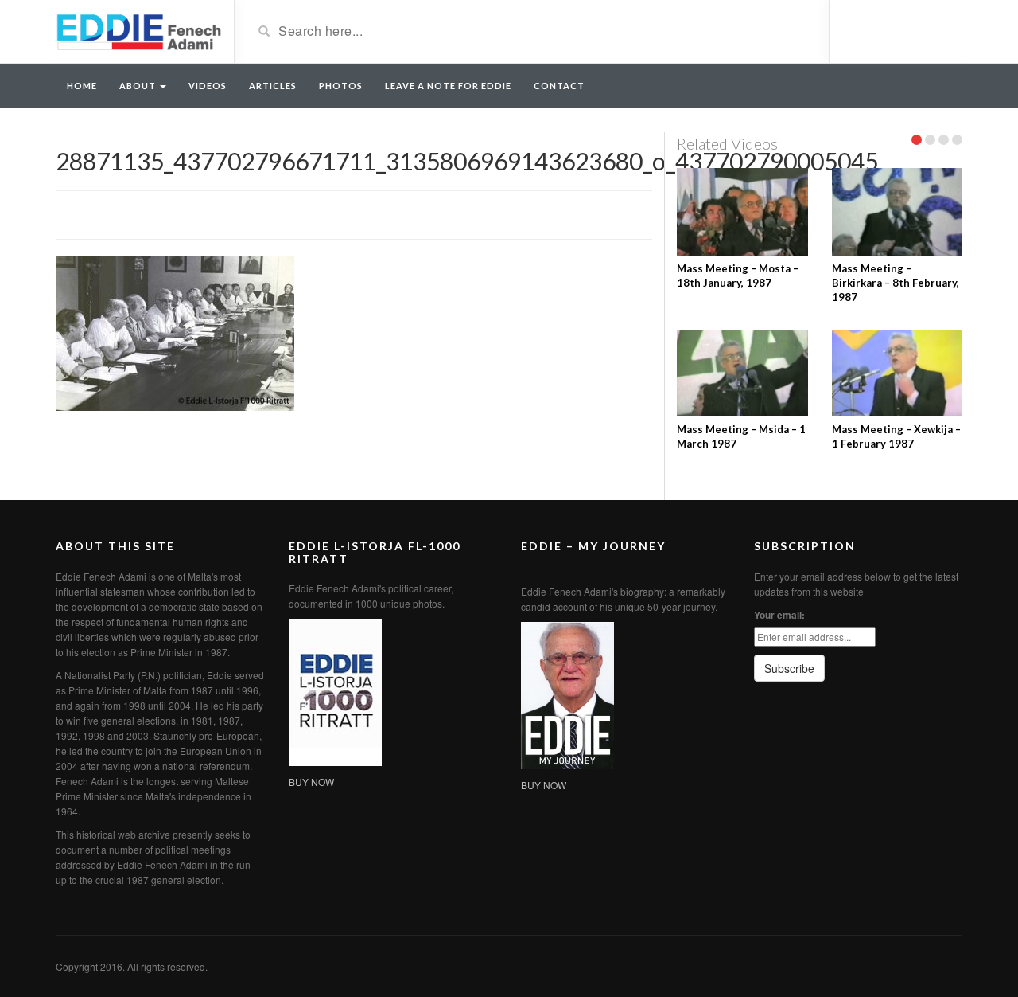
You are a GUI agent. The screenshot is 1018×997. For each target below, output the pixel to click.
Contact (559, 85)
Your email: (779, 615)
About (138, 85)
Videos (207, 85)
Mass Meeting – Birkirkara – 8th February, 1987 (895, 282)
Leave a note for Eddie (448, 85)
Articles (273, 85)
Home (82, 85)
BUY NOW (311, 781)
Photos (341, 85)
